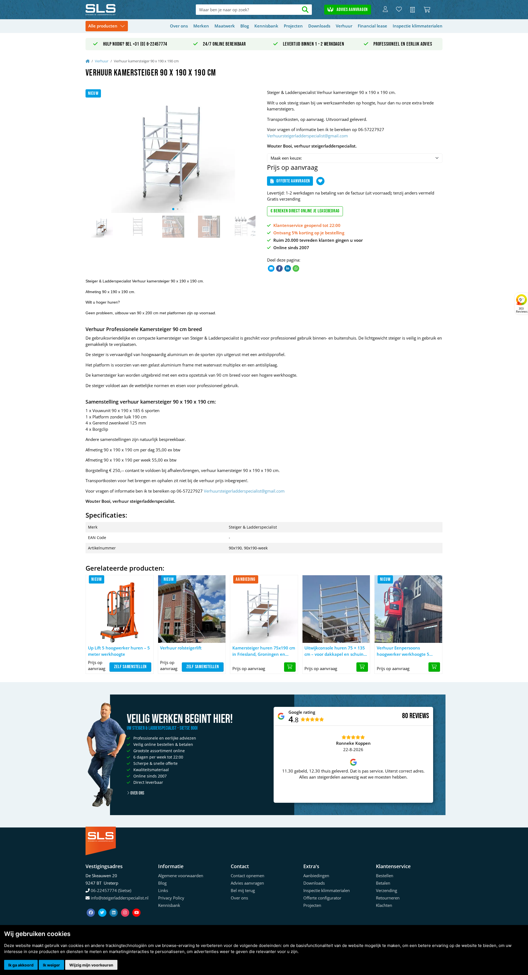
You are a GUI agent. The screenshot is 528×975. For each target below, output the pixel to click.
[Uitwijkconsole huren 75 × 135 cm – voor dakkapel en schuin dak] (336, 609)
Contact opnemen (247, 875)
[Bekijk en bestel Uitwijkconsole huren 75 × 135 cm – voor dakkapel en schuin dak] (362, 667)
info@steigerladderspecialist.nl (119, 898)
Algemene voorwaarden (180, 875)
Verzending (386, 890)
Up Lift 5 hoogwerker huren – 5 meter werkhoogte (119, 651)
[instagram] (125, 906)
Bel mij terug (243, 890)
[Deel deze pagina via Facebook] (279, 268)
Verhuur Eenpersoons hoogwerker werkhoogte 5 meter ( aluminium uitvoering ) (407, 651)
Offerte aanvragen (293, 181)
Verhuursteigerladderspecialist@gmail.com (307, 135)
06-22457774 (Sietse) (111, 890)
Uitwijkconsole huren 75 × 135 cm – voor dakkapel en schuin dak (334, 651)
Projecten (293, 26)
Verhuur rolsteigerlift (181, 648)
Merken (201, 26)
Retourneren (388, 898)
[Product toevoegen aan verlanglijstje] (320, 181)
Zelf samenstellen (130, 667)
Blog (244, 26)
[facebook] (91, 906)
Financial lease (372, 26)
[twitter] (103, 906)
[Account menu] (385, 9)
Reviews (419, 716)
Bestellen (384, 875)
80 (405, 716)
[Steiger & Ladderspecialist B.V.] (121, 9)
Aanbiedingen (316, 875)
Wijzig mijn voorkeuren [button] (91, 965)
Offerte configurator (322, 898)
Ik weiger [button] (51, 965)
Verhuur (344, 26)
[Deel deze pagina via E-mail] (271, 268)
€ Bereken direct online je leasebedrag (305, 211)
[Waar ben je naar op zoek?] (305, 9)
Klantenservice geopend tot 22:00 (306, 225)
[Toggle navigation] (107, 26)
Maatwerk (225, 26)
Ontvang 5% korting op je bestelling (308, 232)
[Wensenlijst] (399, 9)
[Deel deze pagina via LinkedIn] (288, 268)
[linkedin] (114, 906)
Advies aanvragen (352, 9)
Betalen (383, 883)
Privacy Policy (171, 898)
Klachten (384, 905)
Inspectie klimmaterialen (417, 26)
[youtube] (136, 906)
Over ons (179, 26)
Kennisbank (266, 26)
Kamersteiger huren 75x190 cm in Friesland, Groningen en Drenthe (263, 651)
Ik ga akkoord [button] (21, 965)
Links (163, 890)
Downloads (319, 26)
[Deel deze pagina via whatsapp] (296, 268)
